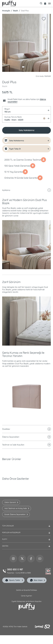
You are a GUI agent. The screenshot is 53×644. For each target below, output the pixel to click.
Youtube (40, 558)
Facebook (31, 558)
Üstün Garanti (10, 502)
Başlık (15, 10)
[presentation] (26, 317)
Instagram (13, 558)
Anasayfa (6, 10)
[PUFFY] (26, 541)
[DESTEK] (26, 548)
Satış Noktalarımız (26, 130)
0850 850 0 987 (15, 569)
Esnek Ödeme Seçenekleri (15, 514)
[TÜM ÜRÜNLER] (26, 528)
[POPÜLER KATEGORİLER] (26, 534)
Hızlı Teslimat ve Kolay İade (15, 508)
